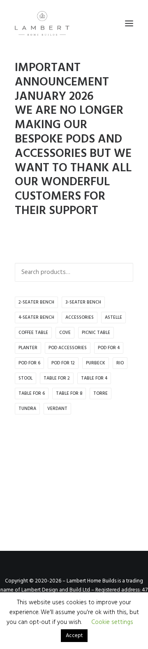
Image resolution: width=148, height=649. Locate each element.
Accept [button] (74, 635)
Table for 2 (57, 378)
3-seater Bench (83, 302)
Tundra (27, 408)
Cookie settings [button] (112, 622)
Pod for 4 (109, 348)
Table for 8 (69, 393)
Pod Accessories (68, 348)
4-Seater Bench (36, 317)
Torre (100, 393)
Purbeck (95, 363)
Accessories (79, 317)
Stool (25, 378)
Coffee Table (33, 332)
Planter (27, 348)
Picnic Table (96, 332)
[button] (129, 23)
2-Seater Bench (36, 302)
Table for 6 (31, 393)
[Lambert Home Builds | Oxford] (42, 23)
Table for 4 (94, 378)
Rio (120, 363)
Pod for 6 (29, 363)
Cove (65, 332)
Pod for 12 (63, 363)
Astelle (113, 317)
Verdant (57, 408)
